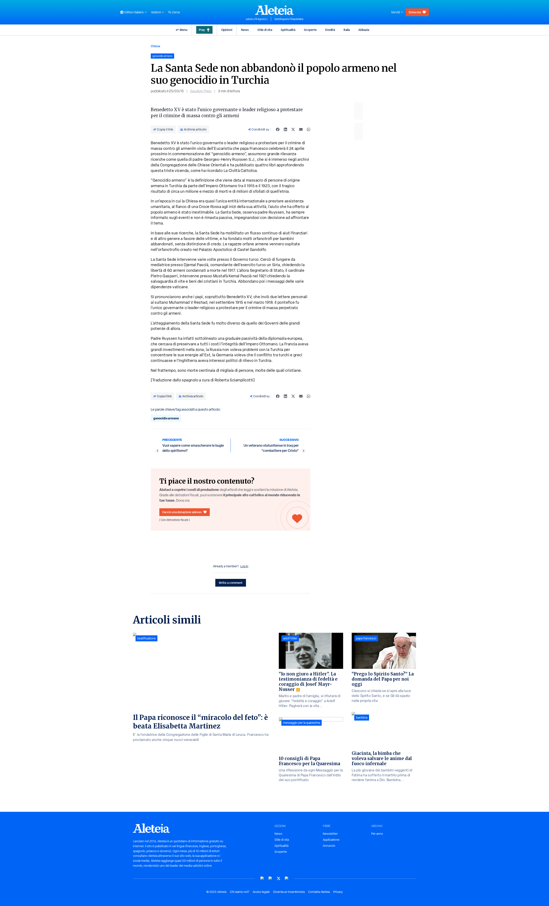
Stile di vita (264, 30)
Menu (183, 30)
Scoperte (310, 30)
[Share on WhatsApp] (308, 129)
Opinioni (226, 30)
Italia (347, 30)
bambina (361, 717)
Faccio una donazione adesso (182, 512)
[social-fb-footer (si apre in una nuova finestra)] (270, 878)
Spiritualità (288, 30)
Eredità (330, 30)
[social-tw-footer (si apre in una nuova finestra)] (279, 878)
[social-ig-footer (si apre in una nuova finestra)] (287, 878)
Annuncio (329, 846)
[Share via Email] (301, 129)
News (245, 30)
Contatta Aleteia (319, 892)
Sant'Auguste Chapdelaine (288, 19)
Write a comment (231, 583)
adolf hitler (290, 638)
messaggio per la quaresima (301, 723)
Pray (202, 30)
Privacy (338, 892)
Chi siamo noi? (239, 892)
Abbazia (363, 30)
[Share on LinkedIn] (285, 129)
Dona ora (415, 12)
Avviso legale (261, 892)
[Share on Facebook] (277, 129)
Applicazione (331, 840)
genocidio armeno (166, 418)
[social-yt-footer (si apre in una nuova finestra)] (262, 878)
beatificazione (146, 638)
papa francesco (366, 638)
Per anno (377, 834)
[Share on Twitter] (293, 129)
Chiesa (155, 46)
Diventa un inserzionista (289, 892)
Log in (244, 566)
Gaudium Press (200, 91)
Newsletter (330, 834)
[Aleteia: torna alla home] (274, 9)
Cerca (176, 12)
